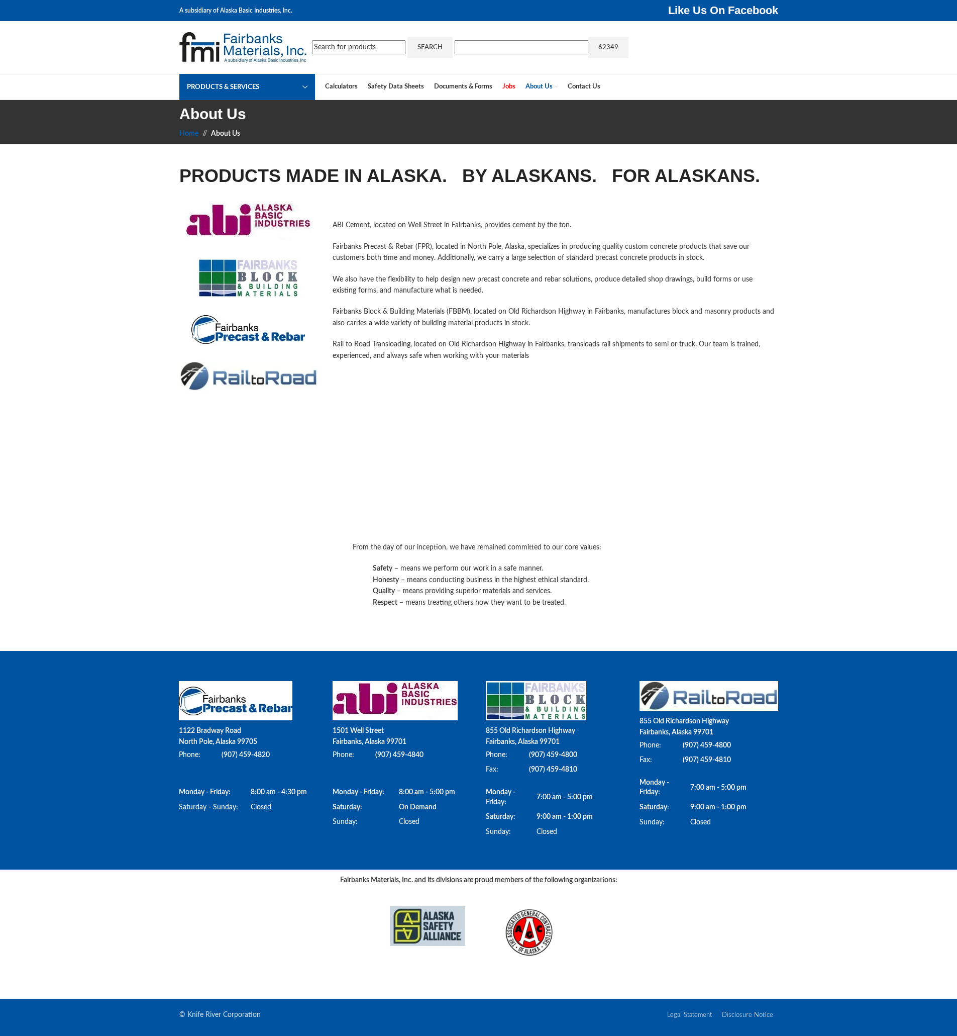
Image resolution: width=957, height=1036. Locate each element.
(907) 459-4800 (553, 755)
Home (188, 133)
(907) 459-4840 (399, 755)
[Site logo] (243, 47)
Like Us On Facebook (723, 10)
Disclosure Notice (747, 1015)
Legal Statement (689, 1015)
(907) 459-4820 (246, 755)
